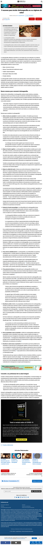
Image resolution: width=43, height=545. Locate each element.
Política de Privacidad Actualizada (28, 507)
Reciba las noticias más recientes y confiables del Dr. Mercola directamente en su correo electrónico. (21, 488)
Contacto (23, 504)
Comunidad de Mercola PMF (6, 507)
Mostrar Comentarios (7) (11, 481)
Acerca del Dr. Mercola (5, 504)
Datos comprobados (29, 15)
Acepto (34, 538)
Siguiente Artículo (37, 470)
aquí (23, 522)
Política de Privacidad (8, 538)
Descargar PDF (7, 19)
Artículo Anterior (5, 470)
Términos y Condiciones (26, 506)
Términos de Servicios (21, 538)
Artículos (2, 506)
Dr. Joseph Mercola (20, 15)
